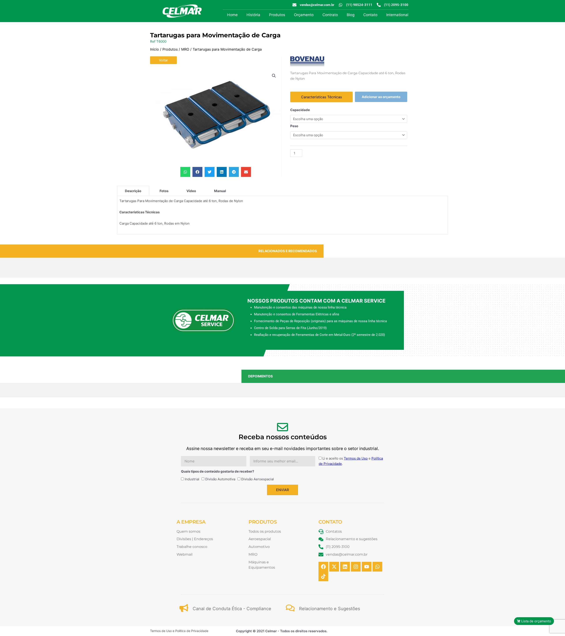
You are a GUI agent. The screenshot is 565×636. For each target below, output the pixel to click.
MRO (185, 49)
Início (154, 49)
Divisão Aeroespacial (257, 479)
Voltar (163, 60)
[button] (274, 76)
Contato (370, 15)
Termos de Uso (356, 458)
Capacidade (300, 110)
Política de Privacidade (191, 631)
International (397, 15)
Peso (294, 126)
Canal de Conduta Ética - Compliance (232, 608)
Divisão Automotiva (220, 479)
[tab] (133, 191)
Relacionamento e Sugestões (329, 608)
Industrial (192, 479)
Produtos (277, 15)
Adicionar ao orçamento (381, 97)
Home (232, 15)
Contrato (330, 15)
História (253, 15)
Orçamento (304, 15)
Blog (350, 15)
